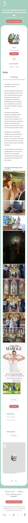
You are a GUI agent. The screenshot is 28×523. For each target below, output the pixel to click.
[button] (14, 458)
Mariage (15, 77)
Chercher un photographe (14, 21)
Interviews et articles (10, 491)
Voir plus (14, 399)
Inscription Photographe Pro (14, 501)
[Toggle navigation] (24, 4)
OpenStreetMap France (14, 472)
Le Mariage (20, 491)
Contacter (14, 53)
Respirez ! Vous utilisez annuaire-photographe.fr (14, 495)
